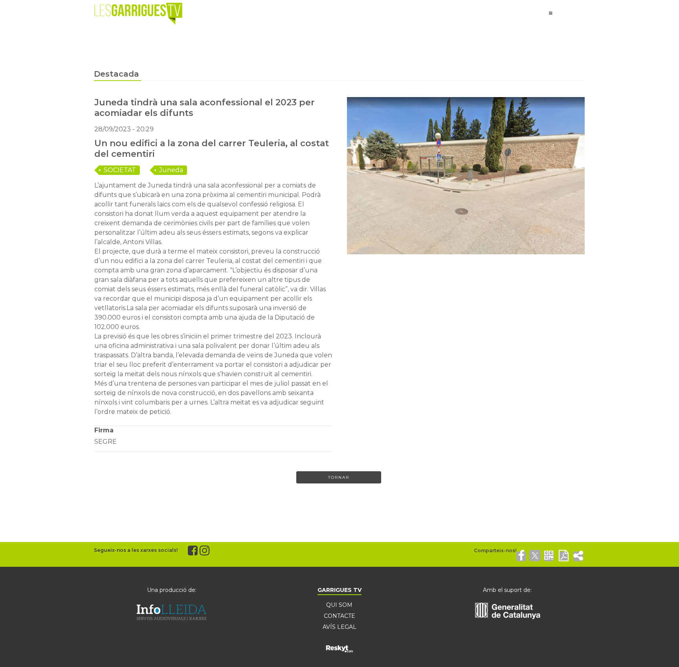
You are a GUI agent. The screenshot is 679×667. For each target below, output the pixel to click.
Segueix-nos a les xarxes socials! (136, 550)
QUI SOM (339, 604)
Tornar (338, 477)
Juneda (171, 170)
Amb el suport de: (507, 590)
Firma (104, 430)
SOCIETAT (120, 170)
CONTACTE (339, 615)
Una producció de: (171, 590)
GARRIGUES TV (339, 590)
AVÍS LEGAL (339, 626)
